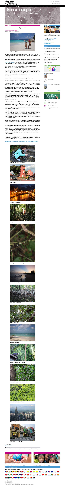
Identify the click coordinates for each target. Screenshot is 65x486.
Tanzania (19, 478)
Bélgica (12, 472)
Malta (24, 475)
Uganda (24, 478)
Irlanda (9, 475)
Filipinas (46, 472)
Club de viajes (35, 6)
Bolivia (15, 472)
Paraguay (40, 475)
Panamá (37, 475)
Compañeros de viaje (41, 6)
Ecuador (34, 472)
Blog (16, 6)
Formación (46, 6)
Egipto (43, 472)
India (55, 472)
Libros (31, 6)
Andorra (6, 472)
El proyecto (12, 6)
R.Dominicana (49, 475)
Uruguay (28, 478)
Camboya (22, 472)
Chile (24, 472)
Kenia (15, 475)
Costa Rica (31, 472)
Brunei (18, 472)
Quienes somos (7, 6)
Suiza (12, 478)
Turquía (21, 478)
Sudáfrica (9, 478)
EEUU (40, 472)
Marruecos (28, 475)
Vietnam (31, 478)
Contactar (55, 6)
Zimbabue (34, 478)
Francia (49, 472)
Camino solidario (26, 6)
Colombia (28, 472)
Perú (42, 475)
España (37, 472)
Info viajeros (51, 6)
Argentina (9, 472)
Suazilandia (6, 478)
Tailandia (15, 478)
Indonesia (58, 472)
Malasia (21, 475)
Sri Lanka (58, 475)
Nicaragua (34, 475)
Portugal (46, 475)
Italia (12, 475)
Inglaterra (6, 475)
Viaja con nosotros (20, 6)
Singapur (55, 475)
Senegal (52, 475)
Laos (18, 475)
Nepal (30, 475)
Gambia (52, 472)
